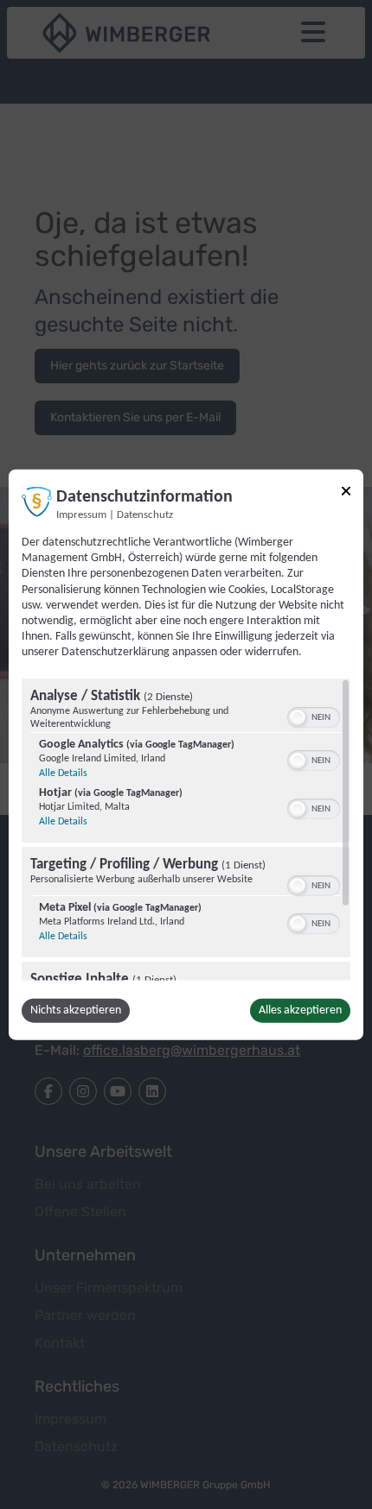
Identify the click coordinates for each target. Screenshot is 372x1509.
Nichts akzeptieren (75, 1009)
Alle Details (63, 772)
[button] (297, 716)
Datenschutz (145, 515)
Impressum (81, 515)
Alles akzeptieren (300, 1009)
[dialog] (186, 755)
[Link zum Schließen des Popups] (346, 491)
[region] (186, 829)
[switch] (313, 714)
